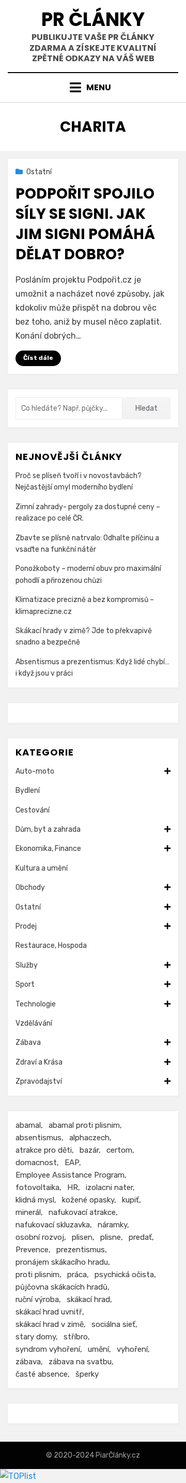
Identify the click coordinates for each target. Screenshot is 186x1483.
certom (119, 1150)
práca (77, 1274)
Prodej (26, 926)
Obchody (30, 887)
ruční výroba (37, 1299)
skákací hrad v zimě (50, 1324)
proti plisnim (37, 1274)
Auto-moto (35, 771)
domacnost (36, 1162)
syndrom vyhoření (48, 1349)
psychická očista (124, 1274)
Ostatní (39, 171)
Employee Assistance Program (70, 1175)
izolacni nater (109, 1187)
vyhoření (132, 1349)
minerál (28, 1212)
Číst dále (38, 357)
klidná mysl (35, 1200)
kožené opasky (88, 1200)
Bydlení (28, 790)
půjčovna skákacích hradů (61, 1287)
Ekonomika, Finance (48, 848)
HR (72, 1187)
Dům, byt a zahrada (48, 829)
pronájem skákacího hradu (62, 1262)
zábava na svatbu (80, 1361)
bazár (89, 1150)
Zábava (28, 1042)
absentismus (38, 1137)
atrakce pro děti (44, 1150)
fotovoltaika (37, 1187)
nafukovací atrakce (82, 1212)
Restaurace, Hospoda (51, 945)
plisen (82, 1237)
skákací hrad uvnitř (49, 1312)
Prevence (32, 1249)
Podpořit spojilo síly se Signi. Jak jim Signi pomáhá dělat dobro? (85, 224)
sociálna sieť (113, 1324)
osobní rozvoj (40, 1237)
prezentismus (80, 1249)
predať (140, 1237)
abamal (28, 1125)
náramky (112, 1224)
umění (98, 1349)
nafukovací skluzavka (53, 1224)
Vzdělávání (34, 1023)
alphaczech (89, 1137)
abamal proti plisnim (84, 1125)
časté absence (42, 1374)
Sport (25, 984)
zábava (28, 1361)
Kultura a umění (42, 868)
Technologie (36, 1004)
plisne (110, 1237)
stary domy (36, 1336)
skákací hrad (88, 1299)
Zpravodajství (39, 1081)
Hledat (146, 408)
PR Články (93, 19)
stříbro (76, 1336)
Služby (27, 965)
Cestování (33, 810)
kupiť (130, 1200)
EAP (72, 1162)
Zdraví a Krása (39, 1062)
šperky (87, 1374)
